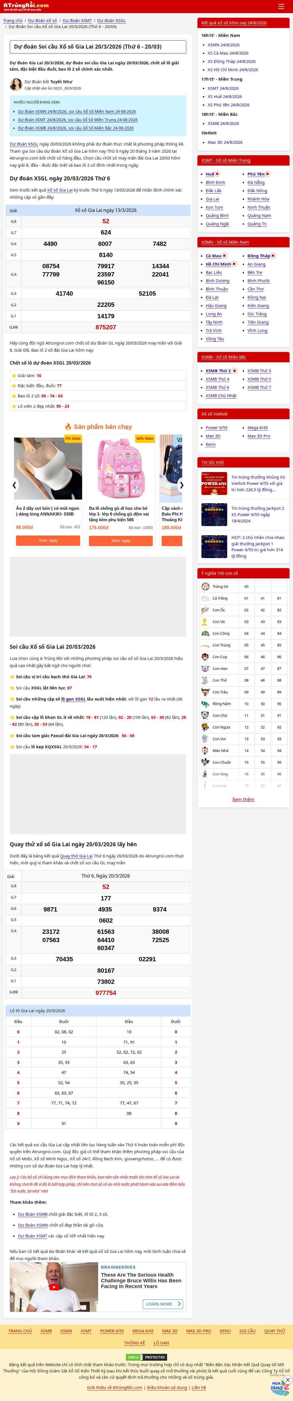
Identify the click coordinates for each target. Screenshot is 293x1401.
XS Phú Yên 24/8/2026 (229, 105)
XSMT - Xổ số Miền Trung (225, 160)
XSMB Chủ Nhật (221, 395)
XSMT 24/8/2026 (223, 88)
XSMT (86, 1331)
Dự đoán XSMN (33, 1225)
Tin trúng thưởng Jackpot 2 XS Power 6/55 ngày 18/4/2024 (257, 514)
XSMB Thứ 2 (219, 370)
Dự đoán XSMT (32, 1236)
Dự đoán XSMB (32, 1214)
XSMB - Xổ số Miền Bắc (223, 357)
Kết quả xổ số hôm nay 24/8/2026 (233, 22)
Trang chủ (20, 1331)
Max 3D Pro (259, 436)
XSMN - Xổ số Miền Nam (225, 242)
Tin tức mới (212, 462)
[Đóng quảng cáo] (287, 1379)
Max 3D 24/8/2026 (225, 142)
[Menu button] (282, 6)
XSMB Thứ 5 (259, 379)
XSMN (66, 1331)
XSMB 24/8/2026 (223, 123)
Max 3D (213, 436)
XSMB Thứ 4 (217, 379)
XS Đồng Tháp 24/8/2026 (232, 61)
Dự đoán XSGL (24, 144)
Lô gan (161, 1343)
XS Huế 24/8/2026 (225, 96)
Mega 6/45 (258, 427)
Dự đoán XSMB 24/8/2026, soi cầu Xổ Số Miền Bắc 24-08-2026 (76, 128)
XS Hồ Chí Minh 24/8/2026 (233, 69)
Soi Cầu (247, 1331)
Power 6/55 (216, 427)
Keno (211, 444)
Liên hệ (199, 1387)
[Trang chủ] (26, 6)
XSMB (46, 1331)
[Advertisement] (98, 597)
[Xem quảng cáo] (280, 1388)
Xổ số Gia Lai (60, 190)
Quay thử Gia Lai (76, 856)
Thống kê (134, 1343)
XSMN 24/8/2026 (223, 44)
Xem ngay (48, 540)
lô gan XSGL (73, 699)
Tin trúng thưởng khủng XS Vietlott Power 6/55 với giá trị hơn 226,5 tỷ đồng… (258, 483)
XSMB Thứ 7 (259, 387)
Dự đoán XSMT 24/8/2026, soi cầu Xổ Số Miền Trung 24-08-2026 (78, 119)
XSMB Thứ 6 (217, 387)
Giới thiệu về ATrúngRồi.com (114, 1387)
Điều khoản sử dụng (167, 1387)
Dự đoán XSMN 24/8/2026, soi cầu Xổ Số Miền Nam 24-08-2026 (77, 111)
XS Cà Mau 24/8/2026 (228, 53)
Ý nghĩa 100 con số (219, 573)
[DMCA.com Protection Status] (146, 1357)
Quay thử (274, 1331)
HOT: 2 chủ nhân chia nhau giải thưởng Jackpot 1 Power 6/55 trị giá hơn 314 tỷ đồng (257, 546)
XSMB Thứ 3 (259, 370)
